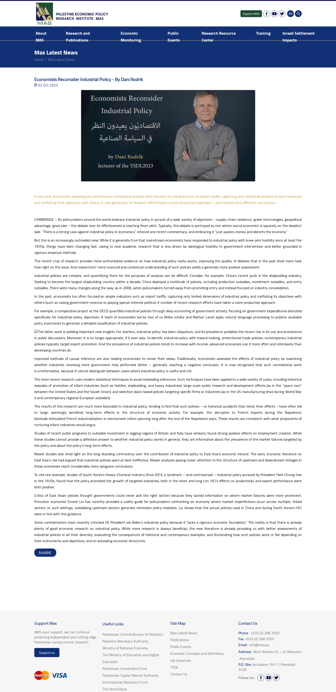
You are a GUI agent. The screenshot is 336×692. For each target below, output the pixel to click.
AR (291, 14)
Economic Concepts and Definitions (197, 653)
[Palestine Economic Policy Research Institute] (72, 14)
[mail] (52, 553)
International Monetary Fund (124, 682)
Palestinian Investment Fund (124, 668)
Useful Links (113, 624)
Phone (259, 633)
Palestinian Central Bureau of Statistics (132, 634)
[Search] (298, 13)
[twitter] (43, 553)
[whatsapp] (47, 553)
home (38, 59)
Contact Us (178, 674)
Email (253, 644)
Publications (179, 639)
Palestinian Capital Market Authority (130, 675)
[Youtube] (274, 13)
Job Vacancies (180, 660)
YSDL (174, 667)
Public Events (174, 36)
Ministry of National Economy (125, 648)
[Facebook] (266, 13)
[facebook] (38, 553)
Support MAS (251, 13)
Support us (47, 652)
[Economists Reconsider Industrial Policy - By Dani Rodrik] (168, 136)
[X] (282, 13)
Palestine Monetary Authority (125, 641)
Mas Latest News (61, 59)
